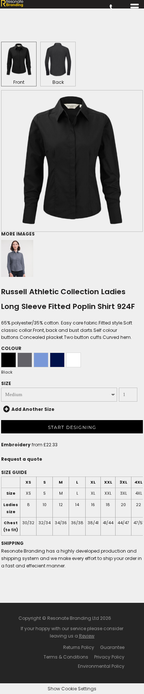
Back (58, 82)
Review (87, 636)
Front (18, 82)
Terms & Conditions (66, 657)
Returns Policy (78, 647)
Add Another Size (32, 409)
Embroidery (16, 445)
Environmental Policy (101, 666)
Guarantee (112, 647)
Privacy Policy (109, 657)
